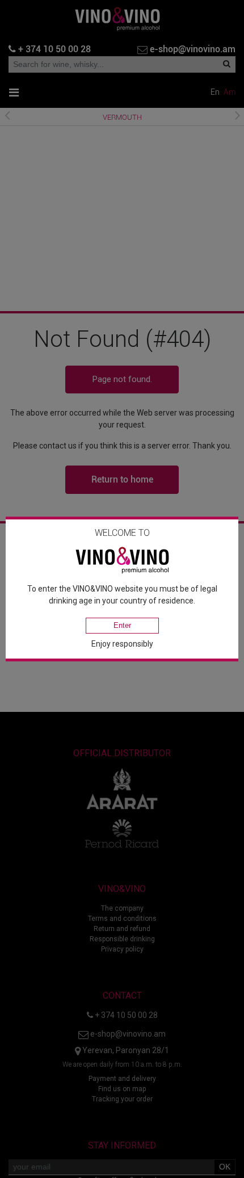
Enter (122, 625)
